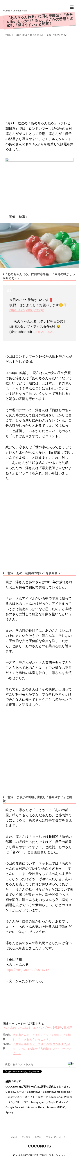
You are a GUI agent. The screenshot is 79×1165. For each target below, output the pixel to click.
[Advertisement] (39, 78)
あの (6, 1027)
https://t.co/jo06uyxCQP (26, 310)
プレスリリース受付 (31, 1137)
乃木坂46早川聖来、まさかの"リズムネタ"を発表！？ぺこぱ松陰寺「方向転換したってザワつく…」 (42, 1048)
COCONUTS (39, 1146)
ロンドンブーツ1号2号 (47, 1027)
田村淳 (67, 1027)
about (14, 1137)
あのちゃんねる (20, 1027)
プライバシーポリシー (57, 1137)
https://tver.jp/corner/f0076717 (27, 970)
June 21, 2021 (43, 332)
